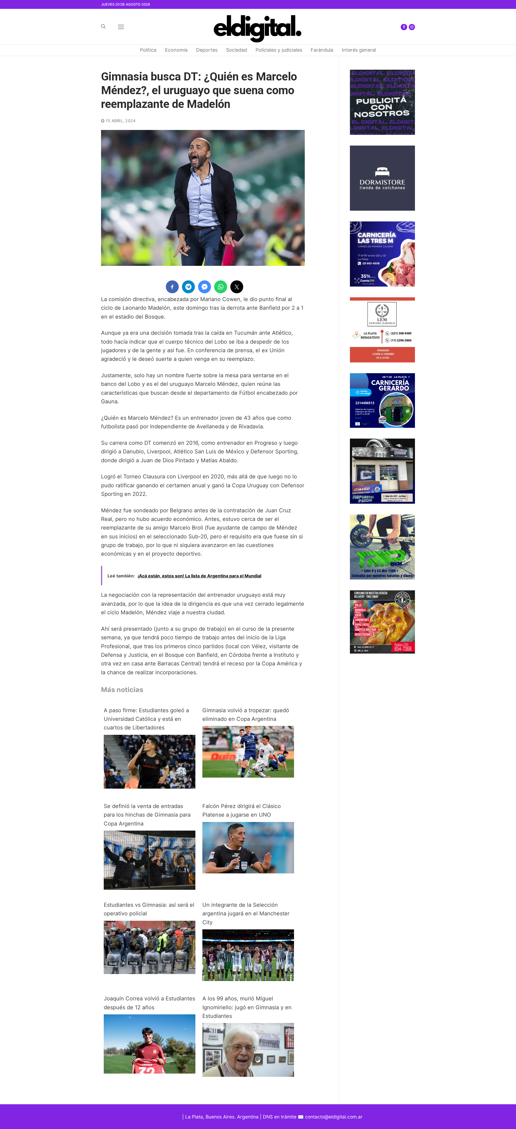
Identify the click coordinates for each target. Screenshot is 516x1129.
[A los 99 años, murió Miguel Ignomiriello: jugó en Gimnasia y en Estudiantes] (248, 1075)
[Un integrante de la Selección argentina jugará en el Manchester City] (248, 979)
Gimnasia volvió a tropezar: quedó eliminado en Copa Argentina (245, 714)
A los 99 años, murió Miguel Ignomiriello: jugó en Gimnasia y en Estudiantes (247, 1007)
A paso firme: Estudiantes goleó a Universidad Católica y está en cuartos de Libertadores (146, 719)
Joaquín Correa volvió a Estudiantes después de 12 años (149, 1002)
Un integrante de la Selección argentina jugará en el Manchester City (245, 914)
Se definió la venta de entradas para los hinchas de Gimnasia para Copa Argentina (147, 815)
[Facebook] (404, 27)
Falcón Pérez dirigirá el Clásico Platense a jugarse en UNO (241, 810)
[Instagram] (412, 27)
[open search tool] (103, 26)
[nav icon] (121, 27)
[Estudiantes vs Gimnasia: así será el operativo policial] (149, 972)
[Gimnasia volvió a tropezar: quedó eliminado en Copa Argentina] (248, 775)
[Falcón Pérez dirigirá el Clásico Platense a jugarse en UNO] (248, 871)
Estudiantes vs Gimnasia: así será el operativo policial (149, 909)
